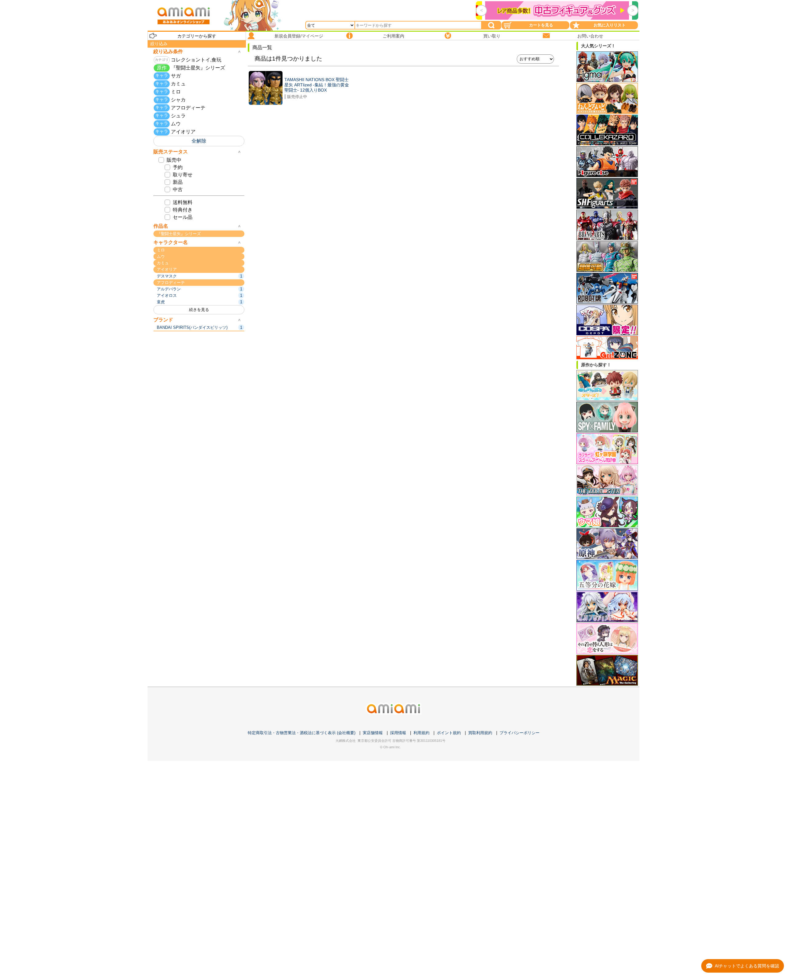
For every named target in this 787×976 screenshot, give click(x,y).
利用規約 (421, 732)
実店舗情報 (373, 732)
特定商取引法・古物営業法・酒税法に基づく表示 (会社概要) (301, 732)
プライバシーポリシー (520, 732)
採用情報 (398, 732)
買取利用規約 (480, 732)
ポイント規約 (449, 732)
